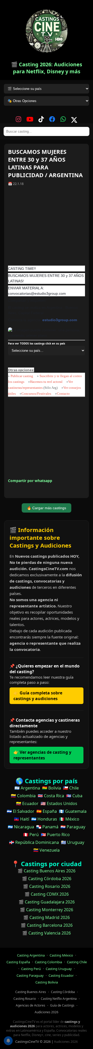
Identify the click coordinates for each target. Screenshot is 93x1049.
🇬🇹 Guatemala (73, 811)
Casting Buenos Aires (30, 992)
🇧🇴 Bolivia (51, 788)
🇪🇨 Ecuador (27, 803)
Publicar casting (22, 376)
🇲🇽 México (69, 819)
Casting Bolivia (46, 982)
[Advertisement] (46, 227)
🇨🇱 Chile (71, 788)
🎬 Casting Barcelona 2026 (47, 925)
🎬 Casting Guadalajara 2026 (47, 902)
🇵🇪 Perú (31, 834)
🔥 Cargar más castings (46, 508)
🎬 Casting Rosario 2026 (46, 886)
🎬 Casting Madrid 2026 (46, 917)
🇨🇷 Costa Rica (51, 796)
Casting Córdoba (63, 992)
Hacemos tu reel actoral (46, 382)
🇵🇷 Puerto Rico (55, 834)
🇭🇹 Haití (21, 819)
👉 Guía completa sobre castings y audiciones (37, 695)
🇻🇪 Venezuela (46, 850)
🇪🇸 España (46, 811)
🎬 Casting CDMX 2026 (47, 894)
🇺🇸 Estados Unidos (59, 803)
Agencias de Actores (30, 1005)
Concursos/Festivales (36, 394)
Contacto (63, 394)
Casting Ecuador (61, 975)
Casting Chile (77, 962)
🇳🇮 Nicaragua (21, 827)
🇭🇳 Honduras (44, 819)
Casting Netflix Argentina (59, 998)
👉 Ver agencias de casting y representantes (42, 755)
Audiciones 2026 (46, 1012)
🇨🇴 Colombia (23, 796)
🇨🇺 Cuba (74, 796)
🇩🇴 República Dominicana (34, 842)
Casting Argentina (31, 955)
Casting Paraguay (30, 975)
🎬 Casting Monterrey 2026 (46, 910)
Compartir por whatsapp (30, 480)
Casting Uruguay (59, 968)
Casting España (18, 962)
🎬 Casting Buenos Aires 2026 (46, 871)
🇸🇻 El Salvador (20, 811)
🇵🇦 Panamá (47, 827)
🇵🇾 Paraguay (72, 827)
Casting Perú (31, 968)
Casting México (61, 955)
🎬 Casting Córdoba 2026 (46, 878)
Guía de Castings (62, 1005)
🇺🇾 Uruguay (72, 842)
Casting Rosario (24, 998)
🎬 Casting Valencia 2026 (46, 933)
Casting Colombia (48, 962)
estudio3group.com (59, 320)
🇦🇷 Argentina (27, 788)
